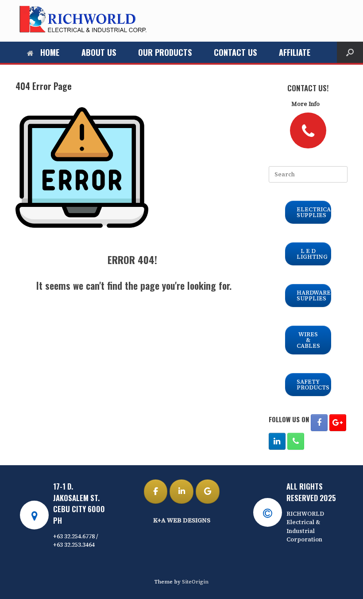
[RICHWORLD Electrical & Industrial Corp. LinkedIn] (277, 441)
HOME (49, 52)
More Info (306, 104)
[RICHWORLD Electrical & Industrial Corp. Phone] (295, 441)
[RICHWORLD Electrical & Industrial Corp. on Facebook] (156, 491)
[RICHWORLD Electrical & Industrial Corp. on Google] (208, 491)
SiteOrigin (195, 581)
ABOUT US (98, 52)
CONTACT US (235, 52)
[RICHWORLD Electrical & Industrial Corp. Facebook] (319, 422)
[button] (350, 52)
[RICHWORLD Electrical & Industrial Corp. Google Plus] (337, 422)
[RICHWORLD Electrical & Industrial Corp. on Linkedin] (181, 491)
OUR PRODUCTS (165, 52)
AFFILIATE (294, 52)
